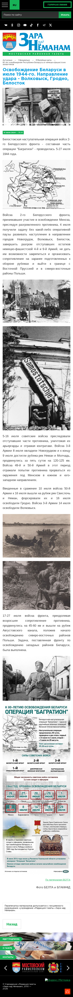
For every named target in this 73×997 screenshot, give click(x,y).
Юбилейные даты (44, 60)
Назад (11, 924)
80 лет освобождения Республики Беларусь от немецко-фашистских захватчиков (34, 63)
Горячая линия (57, 5)
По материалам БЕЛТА (57, 880)
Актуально (7, 60)
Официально (24, 60)
